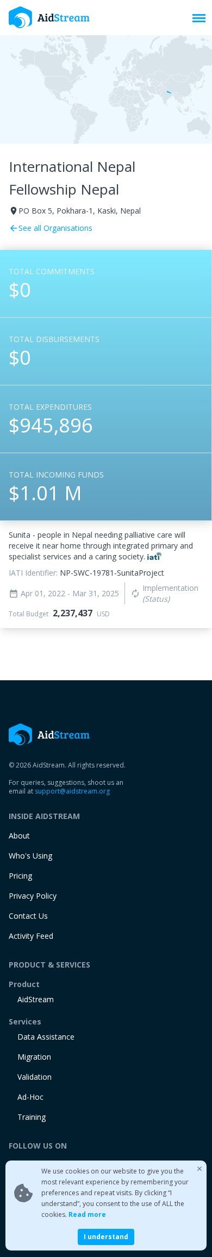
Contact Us (28, 916)
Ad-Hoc (30, 1097)
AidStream (35, 999)
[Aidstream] (49, 18)
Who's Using (30, 855)
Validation (34, 1077)
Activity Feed (31, 936)
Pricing (20, 876)
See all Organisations (50, 228)
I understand (106, 1236)
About (19, 835)
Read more (87, 1214)
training (31, 1117)
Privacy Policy (33, 896)
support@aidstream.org (72, 791)
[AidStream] (49, 734)
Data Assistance (45, 1037)
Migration (34, 1057)
